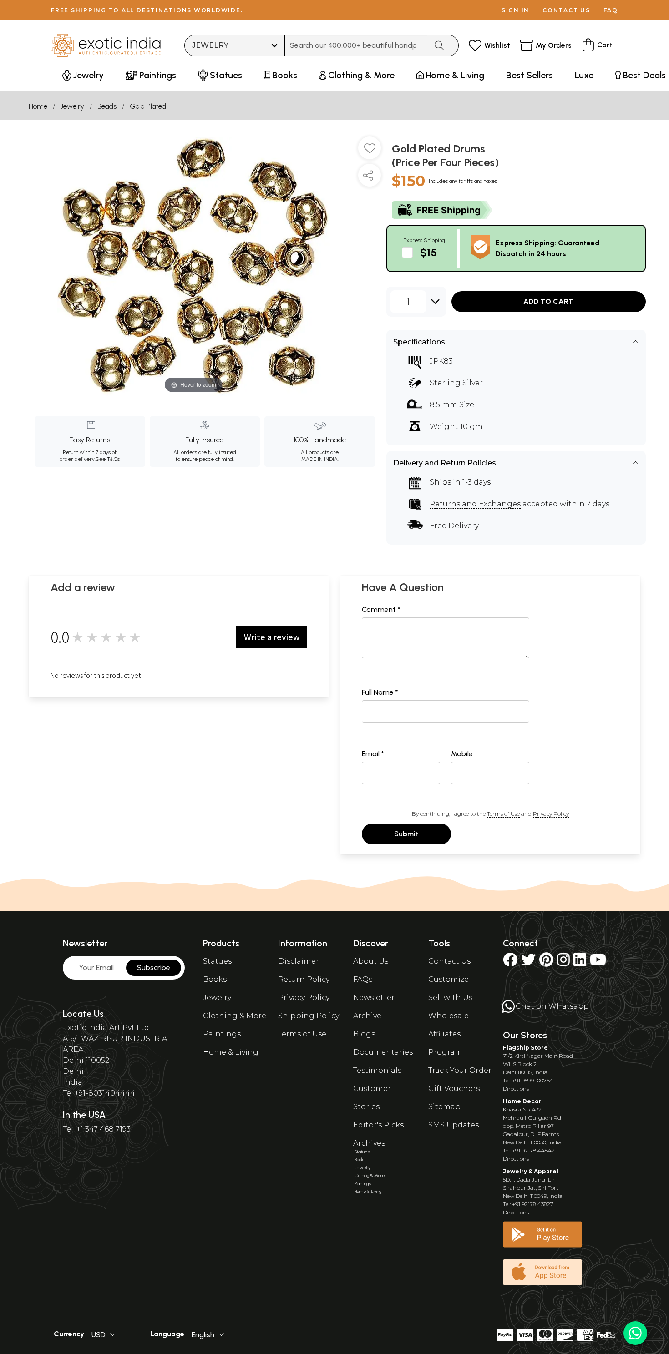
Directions (516, 1088)
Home (38, 106)
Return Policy (303, 979)
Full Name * (380, 692)
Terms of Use (503, 813)
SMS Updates (453, 1125)
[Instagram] (563, 962)
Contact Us (449, 961)
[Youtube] (598, 962)
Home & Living (230, 1052)
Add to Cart (548, 301)
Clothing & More (234, 1015)
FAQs (362, 979)
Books (215, 979)
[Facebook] (510, 962)
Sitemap (444, 1106)
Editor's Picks (378, 1125)
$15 (428, 252)
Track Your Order (460, 1070)
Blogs (364, 1034)
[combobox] (356, 45)
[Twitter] (528, 962)
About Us (370, 961)
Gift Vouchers (454, 1088)
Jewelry (72, 106)
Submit (406, 833)
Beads (107, 106)
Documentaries (383, 1052)
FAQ (610, 10)
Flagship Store (525, 1047)
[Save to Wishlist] (369, 151)
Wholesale (448, 1015)
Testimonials (377, 1070)
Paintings (222, 1034)
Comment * (381, 609)
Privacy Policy (551, 813)
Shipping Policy (308, 1015)
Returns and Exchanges (475, 504)
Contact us (566, 10)
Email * (373, 753)
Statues (217, 961)
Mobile (462, 753)
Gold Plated (148, 106)
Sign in (515, 10)
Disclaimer (298, 961)
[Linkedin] (579, 962)
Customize (448, 979)
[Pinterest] (546, 962)
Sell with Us (450, 997)
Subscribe (153, 967)
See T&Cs (108, 459)
